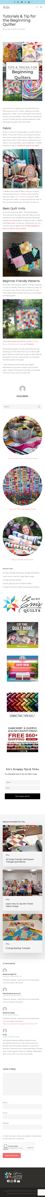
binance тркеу (9, 1013)
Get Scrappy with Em (22, 796)
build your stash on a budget (28, 146)
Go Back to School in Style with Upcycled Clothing (21, 587)
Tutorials (21, 29)
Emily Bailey (22, 396)
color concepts (20, 197)
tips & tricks (12, 29)
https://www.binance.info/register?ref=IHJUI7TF (20, 1024)
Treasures (30, 344)
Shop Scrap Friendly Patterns (22, 560)
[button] (41, 7)
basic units (11, 223)
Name (5, 1103)
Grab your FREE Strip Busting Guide (22, 509)
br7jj (4, 1035)
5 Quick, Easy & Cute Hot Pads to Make (17, 583)
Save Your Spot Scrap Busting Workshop (22, 458)
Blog (5, 29)
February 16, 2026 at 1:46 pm (12, 995)
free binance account (12, 994)
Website (6, 1123)
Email (5, 1113)
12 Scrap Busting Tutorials (12, 580)
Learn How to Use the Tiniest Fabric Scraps (18, 576)
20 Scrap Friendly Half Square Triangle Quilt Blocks (21, 573)
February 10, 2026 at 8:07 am (12, 976)
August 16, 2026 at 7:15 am (11, 1037)
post (37, 202)
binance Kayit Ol (9, 974)
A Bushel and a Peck (15, 344)
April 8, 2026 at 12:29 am (10, 1015)
